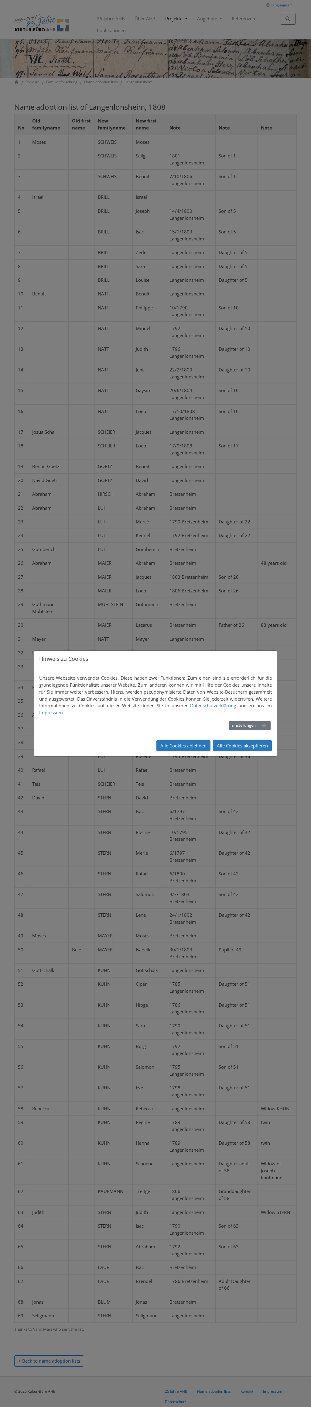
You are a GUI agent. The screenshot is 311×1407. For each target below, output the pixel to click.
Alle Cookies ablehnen (183, 746)
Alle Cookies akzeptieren (242, 746)
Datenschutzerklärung (213, 705)
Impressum (51, 712)
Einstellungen (243, 725)
